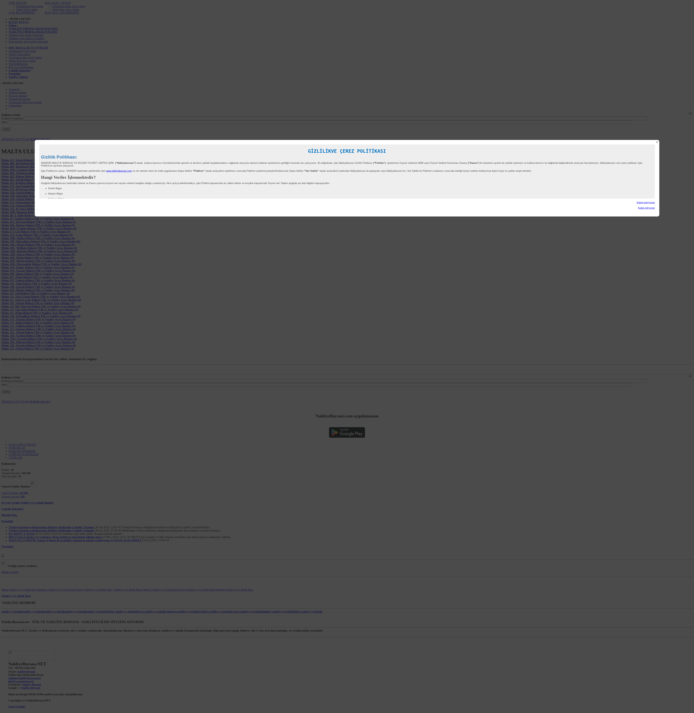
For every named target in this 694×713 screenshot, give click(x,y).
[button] (347, 202)
